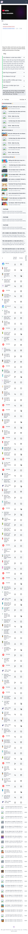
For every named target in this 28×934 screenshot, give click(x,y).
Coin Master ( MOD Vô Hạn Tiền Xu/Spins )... (7, 741)
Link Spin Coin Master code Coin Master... (7, 333)
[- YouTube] (4, 112)
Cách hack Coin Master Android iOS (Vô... (7, 550)
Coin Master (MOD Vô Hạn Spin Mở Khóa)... (7, 415)
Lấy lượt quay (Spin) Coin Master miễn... (7, 481)
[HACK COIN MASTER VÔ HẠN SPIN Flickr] (4, 194)
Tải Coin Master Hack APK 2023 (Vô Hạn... (7, 643)
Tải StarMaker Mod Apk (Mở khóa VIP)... (7, 568)
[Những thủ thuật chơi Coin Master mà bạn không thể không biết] (4, 189)
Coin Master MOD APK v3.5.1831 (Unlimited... (7, 631)
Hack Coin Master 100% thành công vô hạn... (7, 497)
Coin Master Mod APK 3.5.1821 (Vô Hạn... (7, 609)
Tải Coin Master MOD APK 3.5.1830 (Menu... (7, 323)
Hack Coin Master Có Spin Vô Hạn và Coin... (7, 637)
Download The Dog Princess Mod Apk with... (7, 387)
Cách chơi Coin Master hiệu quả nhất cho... (7, 317)
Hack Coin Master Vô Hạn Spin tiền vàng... (7, 593)
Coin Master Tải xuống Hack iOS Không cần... (7, 649)
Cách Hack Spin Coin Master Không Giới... (7, 714)
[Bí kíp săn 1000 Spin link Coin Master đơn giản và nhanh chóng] (4, 107)
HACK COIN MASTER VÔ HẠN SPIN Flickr (6, 301)
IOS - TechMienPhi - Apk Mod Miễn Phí (7, 350)
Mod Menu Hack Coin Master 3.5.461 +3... (7, 514)
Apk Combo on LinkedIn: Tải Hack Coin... (7, 621)
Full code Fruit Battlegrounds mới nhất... (7, 626)
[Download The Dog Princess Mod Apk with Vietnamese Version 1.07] (4, 184)
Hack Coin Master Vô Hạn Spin (14, 108)
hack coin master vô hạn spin (16, 929)
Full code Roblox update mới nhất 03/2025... (7, 475)
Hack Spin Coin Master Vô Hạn (14, 162)
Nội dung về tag (8, 306)
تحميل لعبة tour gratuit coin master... (7, 376)
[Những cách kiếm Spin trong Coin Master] (4, 161)
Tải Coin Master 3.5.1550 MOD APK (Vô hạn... (7, 269)
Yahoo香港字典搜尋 (7, 285)
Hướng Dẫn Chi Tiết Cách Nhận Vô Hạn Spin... (7, 449)
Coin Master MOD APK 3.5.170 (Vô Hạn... (7, 339)
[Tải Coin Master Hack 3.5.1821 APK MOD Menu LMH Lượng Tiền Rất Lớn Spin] (4, 170)
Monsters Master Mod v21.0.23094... (7, 371)
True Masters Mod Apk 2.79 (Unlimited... (7, 361)
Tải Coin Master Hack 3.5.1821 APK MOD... (7, 312)
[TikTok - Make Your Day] (4, 117)
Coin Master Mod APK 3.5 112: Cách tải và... (7, 355)
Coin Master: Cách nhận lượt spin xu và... (7, 275)
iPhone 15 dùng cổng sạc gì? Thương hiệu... (7, 381)
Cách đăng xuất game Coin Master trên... (7, 682)
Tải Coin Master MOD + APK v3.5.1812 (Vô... (7, 503)
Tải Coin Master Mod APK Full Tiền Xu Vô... (7, 393)
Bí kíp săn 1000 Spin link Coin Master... (7, 747)
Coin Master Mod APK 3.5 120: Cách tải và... (7, 399)
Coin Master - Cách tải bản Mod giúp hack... (7, 421)
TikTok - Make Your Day (13, 116)
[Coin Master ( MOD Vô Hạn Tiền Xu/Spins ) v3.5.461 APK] (4, 203)
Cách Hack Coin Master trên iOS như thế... (7, 791)
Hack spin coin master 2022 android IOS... (7, 281)
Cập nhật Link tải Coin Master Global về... (7, 588)
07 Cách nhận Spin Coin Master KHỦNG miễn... (7, 464)
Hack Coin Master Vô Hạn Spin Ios (15, 185)
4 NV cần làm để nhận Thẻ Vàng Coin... (7, 797)
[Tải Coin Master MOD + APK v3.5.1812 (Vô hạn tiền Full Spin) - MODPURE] (4, 175)
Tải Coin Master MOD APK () (7, 519)
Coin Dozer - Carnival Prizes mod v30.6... (7, 296)
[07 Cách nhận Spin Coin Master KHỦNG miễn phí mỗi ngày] (4, 199)
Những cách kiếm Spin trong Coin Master (7, 443)
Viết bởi (7, 263)
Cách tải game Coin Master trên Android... (7, 697)
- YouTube (14, 94)
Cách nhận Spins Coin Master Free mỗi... (7, 768)
